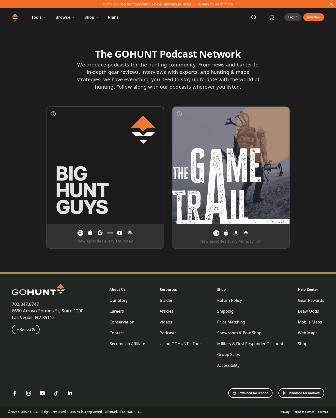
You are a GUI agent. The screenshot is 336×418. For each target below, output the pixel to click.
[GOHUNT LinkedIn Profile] (70, 393)
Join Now (313, 17)
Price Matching (231, 322)
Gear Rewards (311, 300)
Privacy (285, 412)
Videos (166, 322)
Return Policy (229, 300)
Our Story (118, 300)
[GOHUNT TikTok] (56, 393)
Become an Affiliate (127, 343)
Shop (221, 289)
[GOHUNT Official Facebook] (15, 393)
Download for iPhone (252, 393)
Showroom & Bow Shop (239, 333)
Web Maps (308, 333)
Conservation (121, 322)
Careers (116, 311)
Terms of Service (303, 412)
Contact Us (27, 329)
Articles (166, 311)
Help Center (308, 289)
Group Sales (228, 354)
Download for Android (304, 393)
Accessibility (228, 365)
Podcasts (168, 333)
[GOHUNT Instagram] (28, 393)
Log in (292, 17)
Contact (116, 333)
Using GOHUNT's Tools (181, 343)
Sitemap (323, 412)
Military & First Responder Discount (250, 343)
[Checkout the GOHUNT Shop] (271, 17)
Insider (166, 300)
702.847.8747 (25, 304)
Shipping (225, 311)
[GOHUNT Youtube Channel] (42, 393)
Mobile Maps (310, 322)
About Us (117, 289)
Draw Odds (308, 311)
